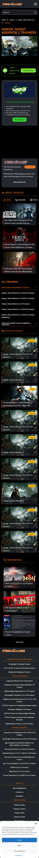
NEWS (8, 200)
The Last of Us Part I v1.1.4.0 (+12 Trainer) (19, 749)
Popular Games (19, 805)
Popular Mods (19, 813)
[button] (36, 823)
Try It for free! (28, 70)
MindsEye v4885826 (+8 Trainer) (19, 709)
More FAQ (19, 642)
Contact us (19, 792)
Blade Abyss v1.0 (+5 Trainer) (19, 771)
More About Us (20, 182)
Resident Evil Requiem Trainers (19, 672)
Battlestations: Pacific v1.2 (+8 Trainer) (19, 724)
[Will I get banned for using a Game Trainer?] (19, 602)
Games (12, 20)
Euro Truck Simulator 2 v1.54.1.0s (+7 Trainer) (19, 763)
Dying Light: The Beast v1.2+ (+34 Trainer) (19, 695)
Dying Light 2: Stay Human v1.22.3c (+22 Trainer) (19, 739)
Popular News (19, 821)
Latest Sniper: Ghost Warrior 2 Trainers (16, 287)
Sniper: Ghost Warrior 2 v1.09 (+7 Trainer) (18, 298)
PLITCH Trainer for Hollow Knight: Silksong (19, 713)
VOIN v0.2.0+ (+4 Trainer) (19, 767)
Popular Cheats (19, 817)
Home (4, 20)
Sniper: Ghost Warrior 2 (26, 20)
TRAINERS (22, 200)
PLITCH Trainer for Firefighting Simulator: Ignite (19, 705)
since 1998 (29, 167)
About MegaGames (19, 788)
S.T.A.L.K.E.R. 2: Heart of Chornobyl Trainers (19, 668)
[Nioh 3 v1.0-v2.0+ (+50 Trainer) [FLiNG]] (19, 577)
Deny (19, 845)
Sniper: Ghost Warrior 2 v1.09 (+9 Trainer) (18, 293)
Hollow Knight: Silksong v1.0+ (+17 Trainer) (19, 691)
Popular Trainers (20, 809)
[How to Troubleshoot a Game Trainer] (19, 626)
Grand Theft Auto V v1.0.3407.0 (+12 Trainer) (19, 775)
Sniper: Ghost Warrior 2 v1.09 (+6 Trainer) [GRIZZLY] (18, 316)
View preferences (19, 851)
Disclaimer (19, 796)
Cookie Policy (18, 855)
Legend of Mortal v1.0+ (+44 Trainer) (19, 681)
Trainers (8, 23)
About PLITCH (19, 120)
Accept (19, 840)
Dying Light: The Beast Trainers (19, 664)
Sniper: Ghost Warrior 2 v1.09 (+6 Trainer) (18, 309)
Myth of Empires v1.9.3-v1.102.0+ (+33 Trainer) (19, 753)
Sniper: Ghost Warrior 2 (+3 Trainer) (16, 304)
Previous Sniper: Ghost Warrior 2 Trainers (16, 324)
